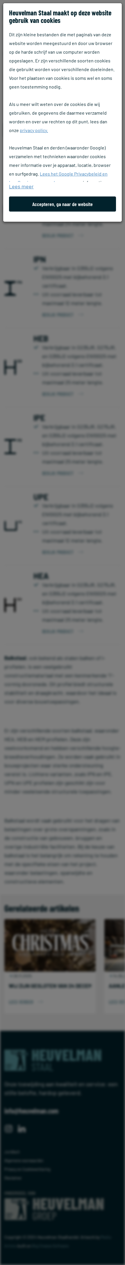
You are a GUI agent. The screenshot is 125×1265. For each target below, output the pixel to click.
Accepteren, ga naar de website (62, 204)
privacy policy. (34, 130)
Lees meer (21, 186)
